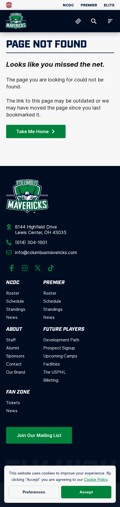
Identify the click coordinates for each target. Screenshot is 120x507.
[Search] (94, 21)
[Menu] (109, 21)
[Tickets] (78, 21)
